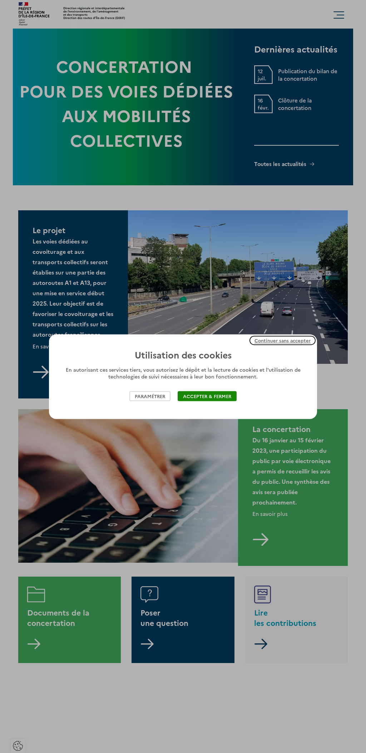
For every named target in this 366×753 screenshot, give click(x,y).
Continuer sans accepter (282, 340)
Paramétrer (150, 396)
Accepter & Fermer (207, 396)
